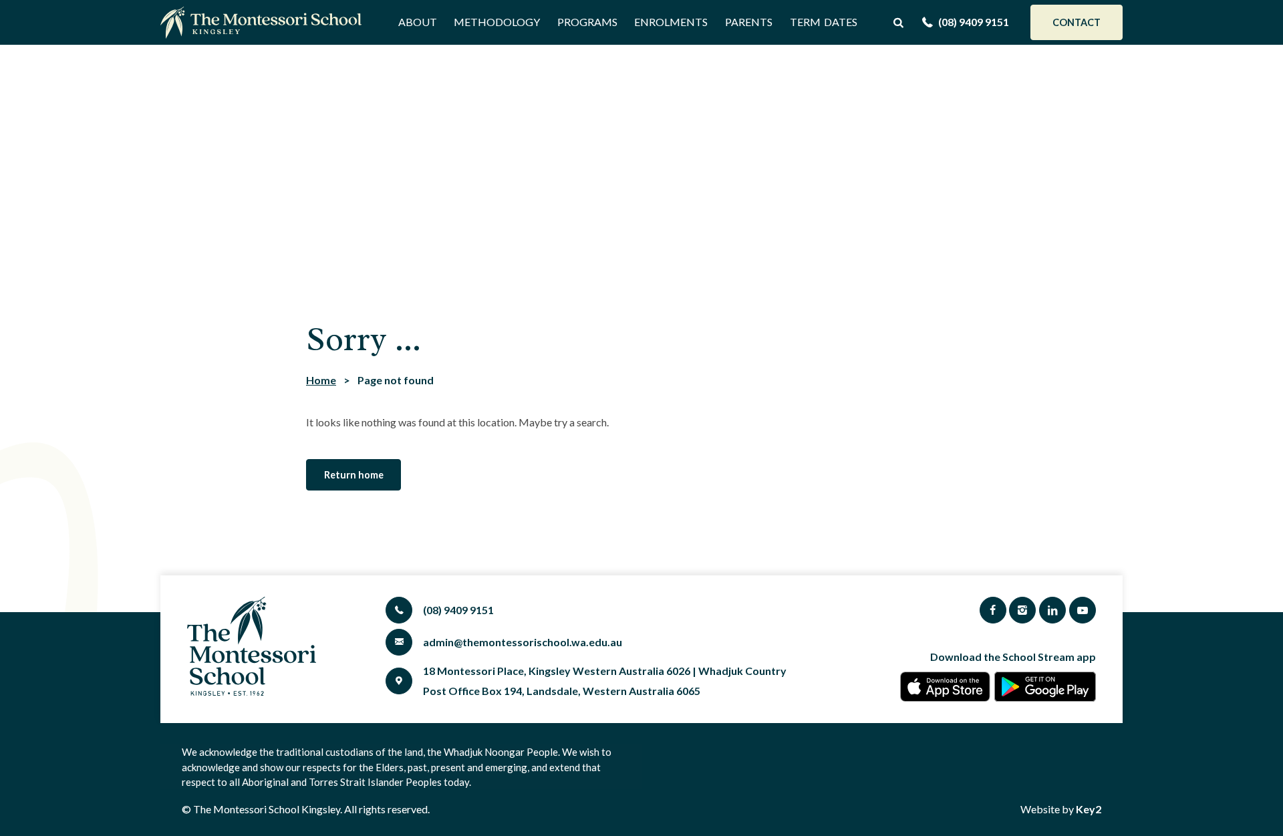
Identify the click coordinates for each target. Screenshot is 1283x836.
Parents (748, 21)
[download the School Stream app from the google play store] (1045, 687)
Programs (587, 21)
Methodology (497, 21)
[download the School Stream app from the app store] (945, 687)
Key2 (1088, 809)
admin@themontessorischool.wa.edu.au (522, 642)
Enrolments (671, 21)
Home (321, 380)
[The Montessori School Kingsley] (264, 22)
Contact (1076, 22)
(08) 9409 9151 (973, 21)
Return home (354, 474)
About (417, 21)
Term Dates (823, 21)
